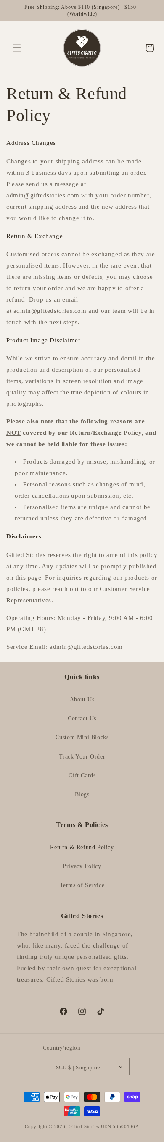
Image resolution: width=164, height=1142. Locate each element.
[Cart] (146, 48)
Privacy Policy (82, 866)
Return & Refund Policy (82, 847)
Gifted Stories (84, 1126)
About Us (82, 699)
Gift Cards (82, 775)
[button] (17, 48)
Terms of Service (82, 885)
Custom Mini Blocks (82, 737)
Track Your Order (82, 756)
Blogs (82, 794)
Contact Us (82, 718)
